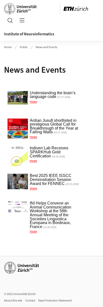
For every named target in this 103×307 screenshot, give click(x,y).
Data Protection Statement (55, 300)
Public (24, 47)
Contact (30, 300)
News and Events (46, 47)
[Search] (10, 20)
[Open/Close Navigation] (22, 20)
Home (8, 47)
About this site (13, 300)
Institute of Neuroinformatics (29, 34)
